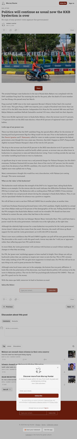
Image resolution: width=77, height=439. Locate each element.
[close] (57, 367)
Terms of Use (48, 400)
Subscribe (38, 396)
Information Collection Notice (38, 402)
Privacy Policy (54, 402)
